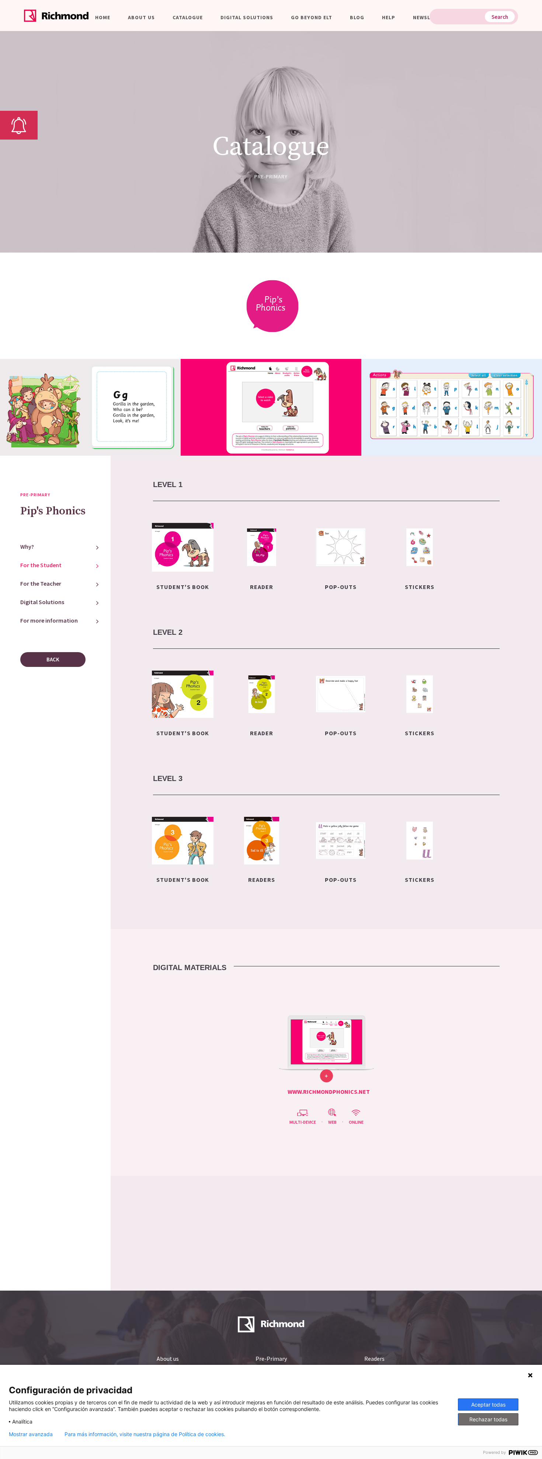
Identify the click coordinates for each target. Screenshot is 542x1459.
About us (141, 17)
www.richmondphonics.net (329, 1091)
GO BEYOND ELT (311, 17)
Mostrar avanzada (31, 1434)
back (52, 659)
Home (102, 17)
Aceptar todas (488, 1404)
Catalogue (188, 17)
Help (388, 17)
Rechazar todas (488, 1419)
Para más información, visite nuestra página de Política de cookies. (145, 1434)
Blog (357, 17)
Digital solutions (246, 17)
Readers (374, 1358)
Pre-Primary (271, 1358)
